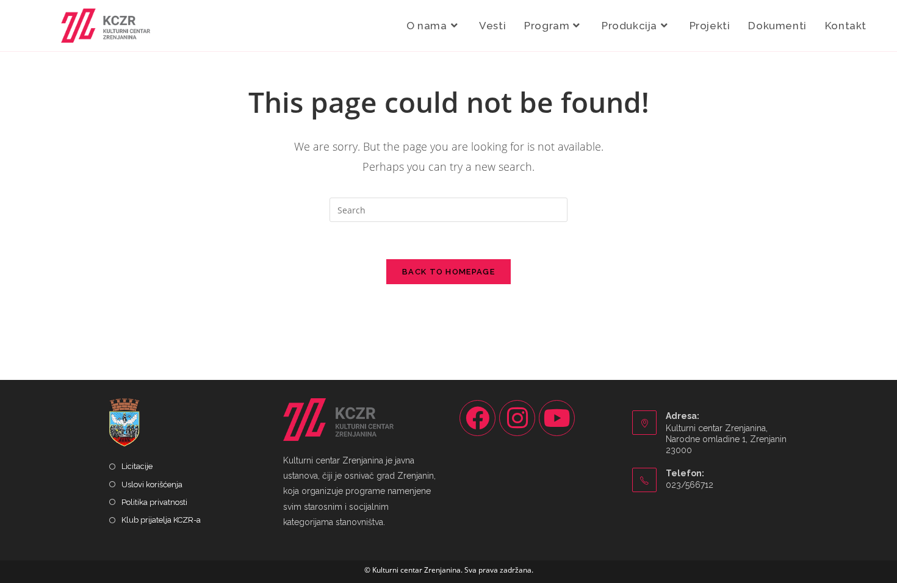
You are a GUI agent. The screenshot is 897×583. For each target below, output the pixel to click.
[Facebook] (477, 418)
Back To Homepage (448, 271)
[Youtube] (557, 418)
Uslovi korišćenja (151, 484)
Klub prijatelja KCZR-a (161, 519)
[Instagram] (517, 418)
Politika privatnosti (154, 502)
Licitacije (137, 466)
